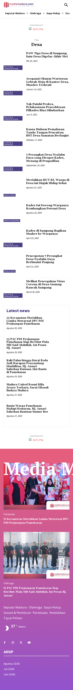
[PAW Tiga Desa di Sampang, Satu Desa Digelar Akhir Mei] (13, 60)
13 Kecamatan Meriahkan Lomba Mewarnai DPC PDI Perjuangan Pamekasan (25, 321)
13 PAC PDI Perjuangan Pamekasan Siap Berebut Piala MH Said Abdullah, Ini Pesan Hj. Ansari (27, 343)
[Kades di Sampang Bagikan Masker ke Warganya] (13, 237)
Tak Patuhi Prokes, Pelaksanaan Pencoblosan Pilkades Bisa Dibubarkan (45, 107)
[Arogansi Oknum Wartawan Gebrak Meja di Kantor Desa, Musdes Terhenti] (13, 85)
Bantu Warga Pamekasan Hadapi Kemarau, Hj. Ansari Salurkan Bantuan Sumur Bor (27, 408)
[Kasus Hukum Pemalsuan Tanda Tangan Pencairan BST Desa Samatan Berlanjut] (13, 136)
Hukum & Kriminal (8, 93)
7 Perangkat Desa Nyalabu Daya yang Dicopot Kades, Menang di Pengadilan (45, 158)
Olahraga (9, 583)
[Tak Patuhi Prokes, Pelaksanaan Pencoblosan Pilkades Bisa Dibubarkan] (13, 111)
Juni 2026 (9, 674)
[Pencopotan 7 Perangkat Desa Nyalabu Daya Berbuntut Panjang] (13, 263)
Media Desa (9, 195)
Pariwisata (9, 514)
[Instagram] (13, 643)
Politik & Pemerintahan (11, 68)
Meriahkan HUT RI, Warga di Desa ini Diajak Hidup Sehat (47, 181)
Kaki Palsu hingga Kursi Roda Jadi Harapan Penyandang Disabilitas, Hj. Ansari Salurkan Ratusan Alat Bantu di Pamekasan (27, 366)
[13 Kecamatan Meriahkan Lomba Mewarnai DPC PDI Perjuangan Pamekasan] (59, 324)
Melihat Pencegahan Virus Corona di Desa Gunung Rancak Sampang (45, 284)
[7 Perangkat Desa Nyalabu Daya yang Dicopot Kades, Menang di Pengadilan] (13, 161)
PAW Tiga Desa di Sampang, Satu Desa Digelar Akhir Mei (47, 55)
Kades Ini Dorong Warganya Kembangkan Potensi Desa (47, 207)
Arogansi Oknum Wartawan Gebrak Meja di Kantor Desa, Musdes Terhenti (47, 82)
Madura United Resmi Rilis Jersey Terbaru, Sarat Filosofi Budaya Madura (27, 387)
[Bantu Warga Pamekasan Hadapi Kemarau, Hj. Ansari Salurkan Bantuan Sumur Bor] (59, 412)
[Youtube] (29, 643)
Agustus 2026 (12, 663)
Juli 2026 (9, 669)
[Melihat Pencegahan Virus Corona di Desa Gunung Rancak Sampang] (13, 288)
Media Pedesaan (11, 220)
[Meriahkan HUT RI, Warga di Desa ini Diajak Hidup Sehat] (13, 187)
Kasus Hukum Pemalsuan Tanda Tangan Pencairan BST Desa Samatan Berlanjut (47, 132)
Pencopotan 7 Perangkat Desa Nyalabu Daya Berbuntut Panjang (44, 259)
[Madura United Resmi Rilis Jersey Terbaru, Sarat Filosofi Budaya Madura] (59, 390)
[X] (21, 643)
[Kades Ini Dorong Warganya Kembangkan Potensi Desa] (13, 212)
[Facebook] (4, 643)
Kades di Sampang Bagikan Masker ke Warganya (46, 232)
